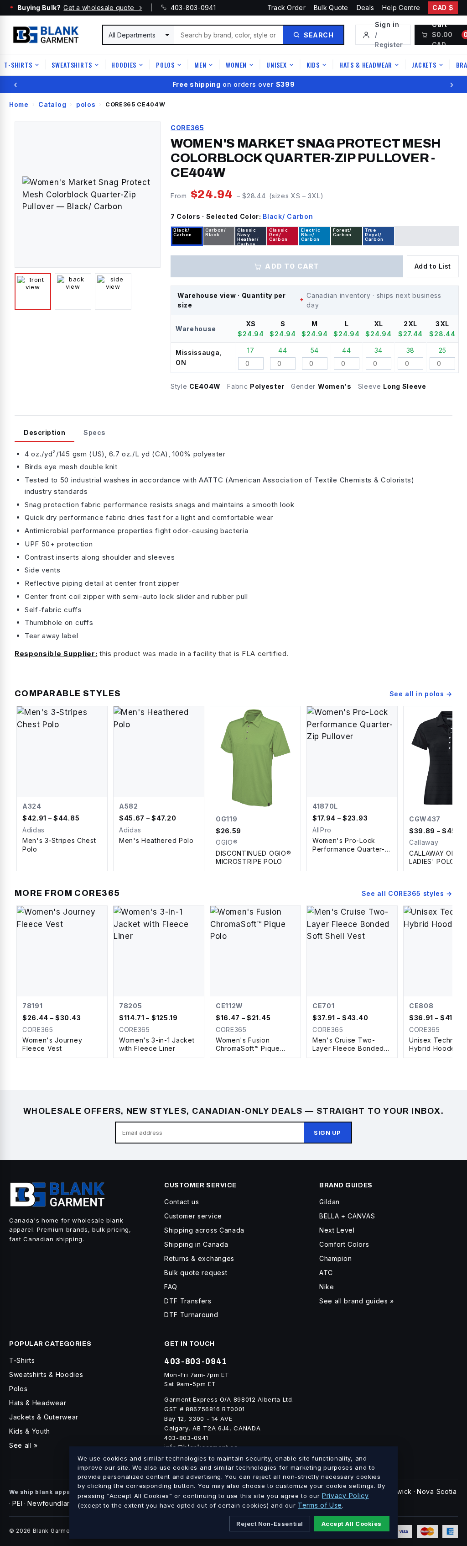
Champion (335, 1258)
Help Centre (401, 7)
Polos (165, 64)
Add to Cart (292, 266)
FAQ (170, 1287)
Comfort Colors (344, 1244)
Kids (313, 64)
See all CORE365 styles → (407, 893)
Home (19, 104)
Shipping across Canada (204, 1230)
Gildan (329, 1202)
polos (85, 104)
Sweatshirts (72, 64)
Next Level (337, 1230)
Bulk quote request (195, 1272)
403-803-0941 (191, 7)
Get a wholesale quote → (102, 7)
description (44, 432)
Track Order (286, 7)
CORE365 (187, 128)
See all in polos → (420, 694)
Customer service (193, 1216)
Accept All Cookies (352, 1523)
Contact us (181, 1202)
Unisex (276, 64)
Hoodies (123, 64)
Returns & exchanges (199, 1258)
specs (94, 432)
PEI (17, 1503)
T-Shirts (18, 64)
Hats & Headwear (366, 64)
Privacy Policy (345, 1495)
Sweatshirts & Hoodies (46, 1374)
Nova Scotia (437, 1491)
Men (200, 64)
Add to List (433, 266)
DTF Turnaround (191, 1314)
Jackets (424, 64)
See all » (23, 1445)
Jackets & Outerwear (43, 1417)
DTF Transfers (188, 1301)
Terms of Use (320, 1505)
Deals (365, 7)
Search (318, 35)
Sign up (327, 1132)
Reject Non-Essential (269, 1523)
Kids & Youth (29, 1431)
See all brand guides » (356, 1301)
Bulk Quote (331, 7)
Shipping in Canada (196, 1244)
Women (236, 64)
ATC (326, 1272)
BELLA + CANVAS (347, 1216)
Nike (326, 1287)
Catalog (52, 104)
